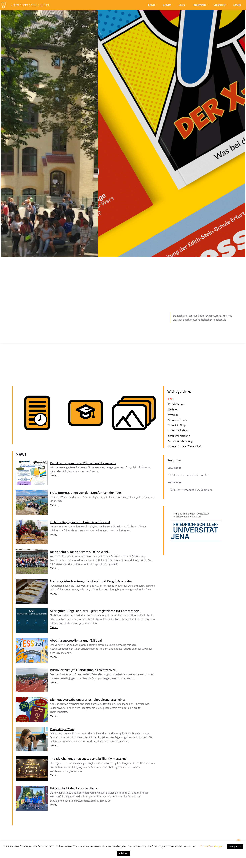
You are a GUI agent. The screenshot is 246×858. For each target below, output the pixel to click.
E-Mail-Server (176, 404)
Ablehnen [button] (123, 853)
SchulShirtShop (177, 425)
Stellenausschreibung (180, 440)
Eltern (182, 5)
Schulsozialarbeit (178, 430)
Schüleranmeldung (179, 435)
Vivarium (173, 414)
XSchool (172, 409)
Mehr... (54, 475)
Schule (151, 5)
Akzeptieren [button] (235, 846)
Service (237, 5)
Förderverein (199, 5)
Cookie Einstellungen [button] (211, 846)
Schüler (167, 5)
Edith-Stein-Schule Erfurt (30, 5)
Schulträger (219, 5)
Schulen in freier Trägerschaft (185, 446)
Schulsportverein (178, 420)
